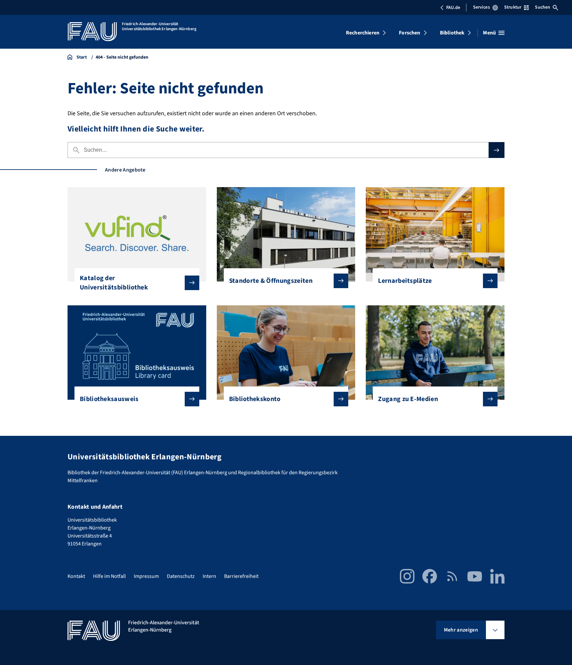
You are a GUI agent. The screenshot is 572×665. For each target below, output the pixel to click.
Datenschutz (181, 576)
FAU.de (453, 7)
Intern (209, 576)
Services (481, 7)
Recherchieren (362, 32)
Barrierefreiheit (241, 576)
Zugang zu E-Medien (408, 399)
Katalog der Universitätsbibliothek (114, 283)
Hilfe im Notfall (109, 576)
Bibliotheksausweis (109, 399)
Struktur (512, 7)
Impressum (146, 576)
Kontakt (76, 576)
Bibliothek (452, 32)
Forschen (409, 32)
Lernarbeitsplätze (405, 280)
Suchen (542, 7)
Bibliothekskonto (255, 399)
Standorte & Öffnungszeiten (270, 280)
